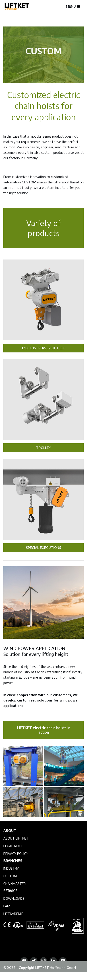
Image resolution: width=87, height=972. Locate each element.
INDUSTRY (11, 868)
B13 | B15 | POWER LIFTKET (43, 348)
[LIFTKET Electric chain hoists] (16, 6)
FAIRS (7, 906)
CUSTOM (10, 876)
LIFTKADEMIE (13, 914)
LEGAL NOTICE (14, 846)
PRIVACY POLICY (15, 853)
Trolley (43, 448)
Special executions (43, 547)
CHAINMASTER (14, 884)
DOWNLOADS (13, 898)
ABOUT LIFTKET (16, 838)
